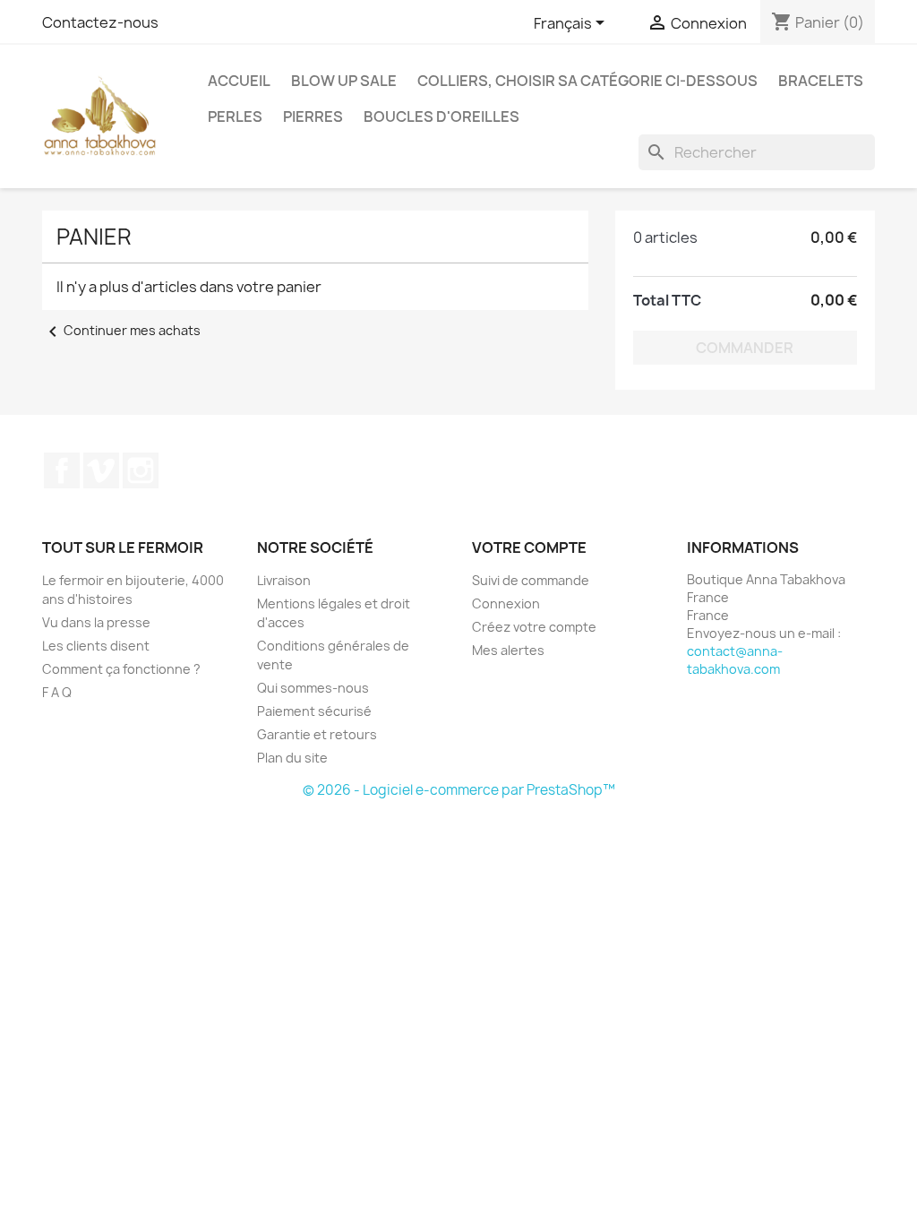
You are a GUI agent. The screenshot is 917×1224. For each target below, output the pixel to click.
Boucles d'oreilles (441, 116)
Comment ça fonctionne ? (121, 668)
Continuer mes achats (121, 330)
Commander (744, 348)
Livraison (284, 580)
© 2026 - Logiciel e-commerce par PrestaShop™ (459, 789)
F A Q (57, 692)
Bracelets (820, 81)
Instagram (141, 470)
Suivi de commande (530, 580)
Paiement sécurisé (314, 711)
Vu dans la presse (96, 622)
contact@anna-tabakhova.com (735, 659)
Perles (235, 116)
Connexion (506, 603)
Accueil (239, 81)
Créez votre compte (534, 626)
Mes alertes (508, 650)
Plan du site (292, 757)
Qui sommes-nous (313, 687)
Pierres (313, 116)
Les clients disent (96, 645)
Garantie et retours (317, 734)
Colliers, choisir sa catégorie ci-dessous (587, 81)
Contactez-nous (100, 22)
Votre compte (529, 547)
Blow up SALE (344, 81)
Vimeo (101, 470)
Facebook (62, 470)
